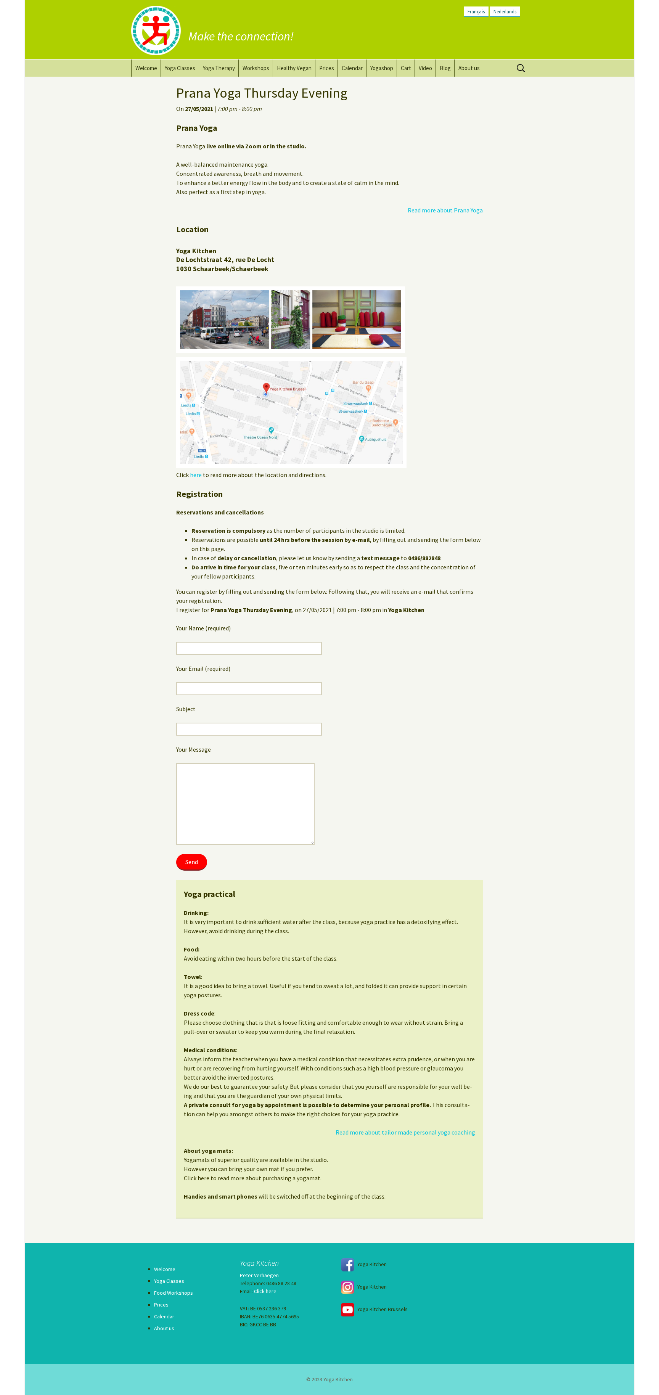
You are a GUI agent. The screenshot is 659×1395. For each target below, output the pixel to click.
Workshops (256, 68)
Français (476, 11)
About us (469, 68)
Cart (406, 68)
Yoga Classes (180, 68)
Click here (265, 1291)
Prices (326, 68)
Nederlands (504, 11)
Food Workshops (173, 1292)
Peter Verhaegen (259, 1275)
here (196, 475)
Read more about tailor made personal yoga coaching (405, 1132)
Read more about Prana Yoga (445, 210)
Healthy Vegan (294, 68)
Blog (445, 68)
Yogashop (381, 68)
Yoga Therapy (219, 68)
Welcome (146, 68)
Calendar (352, 68)
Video (425, 68)
